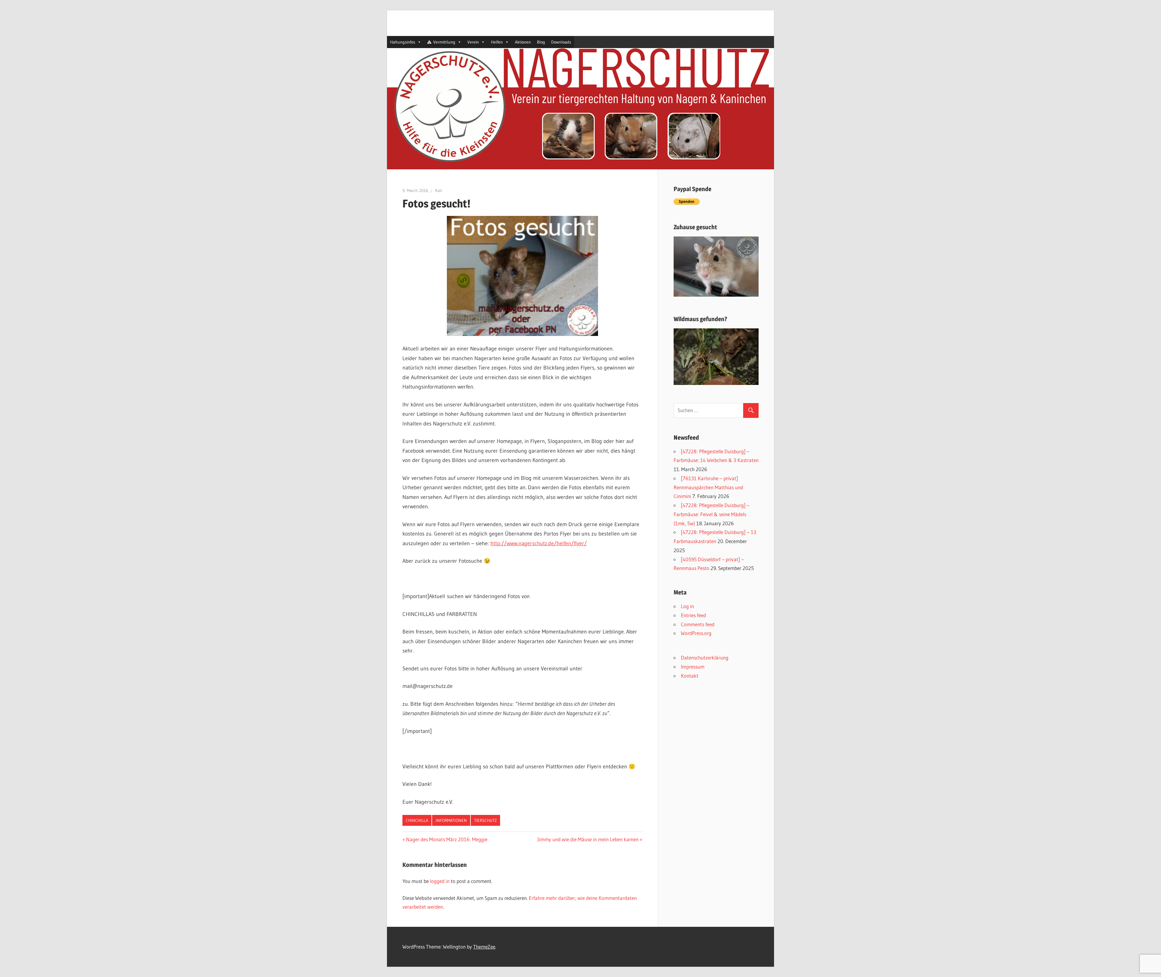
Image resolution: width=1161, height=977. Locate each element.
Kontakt (689, 676)
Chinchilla (417, 820)
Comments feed (697, 624)
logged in (440, 881)
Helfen (497, 42)
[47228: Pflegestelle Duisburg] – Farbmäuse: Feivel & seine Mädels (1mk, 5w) (712, 514)
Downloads (561, 42)
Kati (438, 190)
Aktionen (523, 42)
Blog (541, 42)
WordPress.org (696, 633)
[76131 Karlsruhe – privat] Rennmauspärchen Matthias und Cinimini (708, 487)
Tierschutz (485, 820)
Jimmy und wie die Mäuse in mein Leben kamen (588, 839)
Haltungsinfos (402, 42)
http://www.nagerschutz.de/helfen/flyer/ (538, 543)
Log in (687, 606)
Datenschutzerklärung (704, 657)
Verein (473, 42)
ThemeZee (484, 946)
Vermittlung (444, 42)
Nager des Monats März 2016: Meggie (446, 839)
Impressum (692, 666)
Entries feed (693, 615)
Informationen (451, 820)
